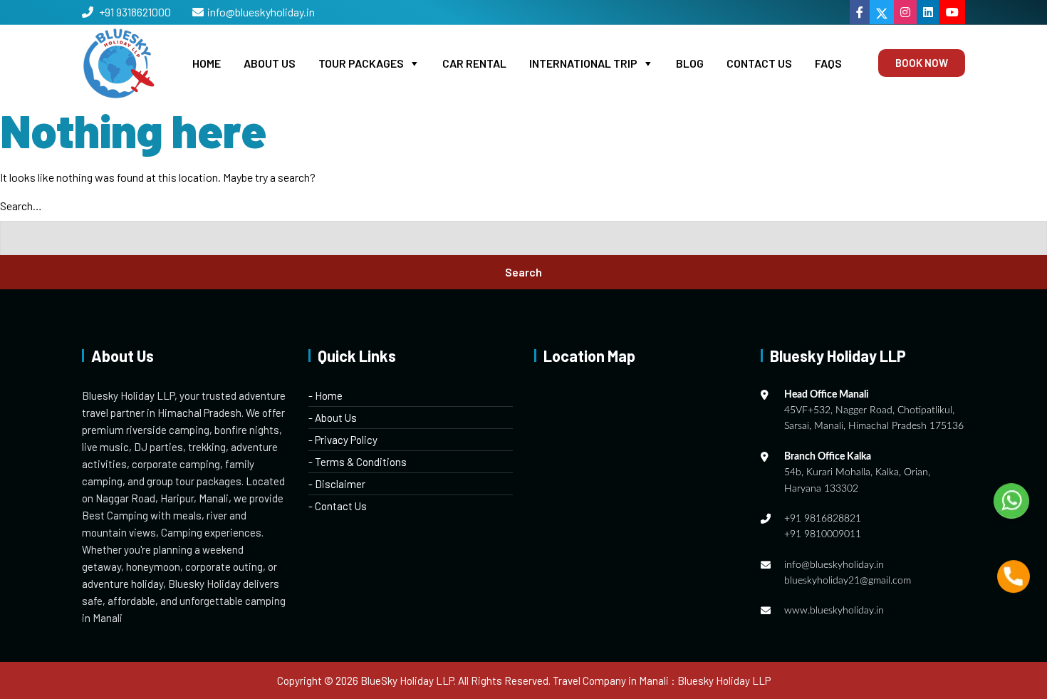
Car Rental (474, 63)
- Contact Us (337, 505)
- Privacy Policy (342, 439)
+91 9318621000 (134, 12)
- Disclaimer (336, 483)
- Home (325, 395)
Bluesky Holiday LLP (724, 680)
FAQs (828, 63)
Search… (21, 205)
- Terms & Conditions (357, 461)
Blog (690, 63)
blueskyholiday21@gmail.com (847, 581)
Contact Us (759, 63)
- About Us (332, 417)
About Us (270, 63)
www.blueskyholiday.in (834, 611)
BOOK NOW (921, 62)
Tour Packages (361, 63)
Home (206, 63)
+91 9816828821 (822, 519)
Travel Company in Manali (611, 680)
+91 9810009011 (822, 534)
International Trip (583, 63)
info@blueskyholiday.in (261, 12)
